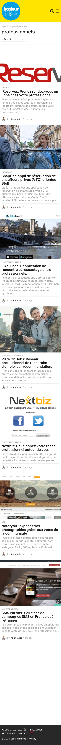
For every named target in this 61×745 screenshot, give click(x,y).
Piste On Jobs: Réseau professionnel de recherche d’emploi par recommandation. (27, 363)
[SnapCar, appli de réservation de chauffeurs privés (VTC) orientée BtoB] (30, 147)
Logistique (7, 172)
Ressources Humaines (12, 355)
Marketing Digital (10, 609)
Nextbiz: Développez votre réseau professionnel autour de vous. (30, 448)
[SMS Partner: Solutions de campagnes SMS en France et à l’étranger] (30, 583)
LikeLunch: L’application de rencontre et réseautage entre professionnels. (26, 269)
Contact (23, 733)
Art (3, 522)
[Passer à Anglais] (31, 732)
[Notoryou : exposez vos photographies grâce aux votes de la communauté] (30, 496)
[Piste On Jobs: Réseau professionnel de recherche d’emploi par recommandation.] (30, 329)
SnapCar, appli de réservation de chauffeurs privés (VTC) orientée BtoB (29, 179)
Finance (5, 88)
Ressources (35, 729)
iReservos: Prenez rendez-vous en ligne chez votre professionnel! (30, 93)
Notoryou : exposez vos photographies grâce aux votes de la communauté (30, 529)
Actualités (19, 729)
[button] (52, 11)
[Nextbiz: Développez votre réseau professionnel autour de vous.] (30, 416)
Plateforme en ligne (11, 262)
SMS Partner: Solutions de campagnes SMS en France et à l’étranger (27, 616)
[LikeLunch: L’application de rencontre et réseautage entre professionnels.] (30, 236)
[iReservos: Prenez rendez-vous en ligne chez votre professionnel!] (30, 68)
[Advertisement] (30, 686)
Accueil (6, 729)
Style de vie (8, 733)
